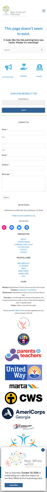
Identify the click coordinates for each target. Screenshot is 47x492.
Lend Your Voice (7, 77)
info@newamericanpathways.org (23, 216)
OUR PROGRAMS (23, 242)
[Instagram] (4, 227)
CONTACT (24, 250)
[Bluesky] (19, 227)
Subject (6, 165)
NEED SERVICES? (23, 263)
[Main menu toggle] (44, 11)
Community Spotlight (23, 244)
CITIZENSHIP (23, 266)
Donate (39, 76)
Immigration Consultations (27, 290)
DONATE (23, 252)
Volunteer (23, 76)
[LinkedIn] (26, 227)
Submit (6, 197)
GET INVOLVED (23, 247)
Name (5, 129)
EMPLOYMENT (23, 271)
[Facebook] (11, 227)
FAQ (23, 276)
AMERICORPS (24, 274)
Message (6, 174)
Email (5, 155)
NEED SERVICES (17, 310)
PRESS (23, 268)
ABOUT (23, 239)
